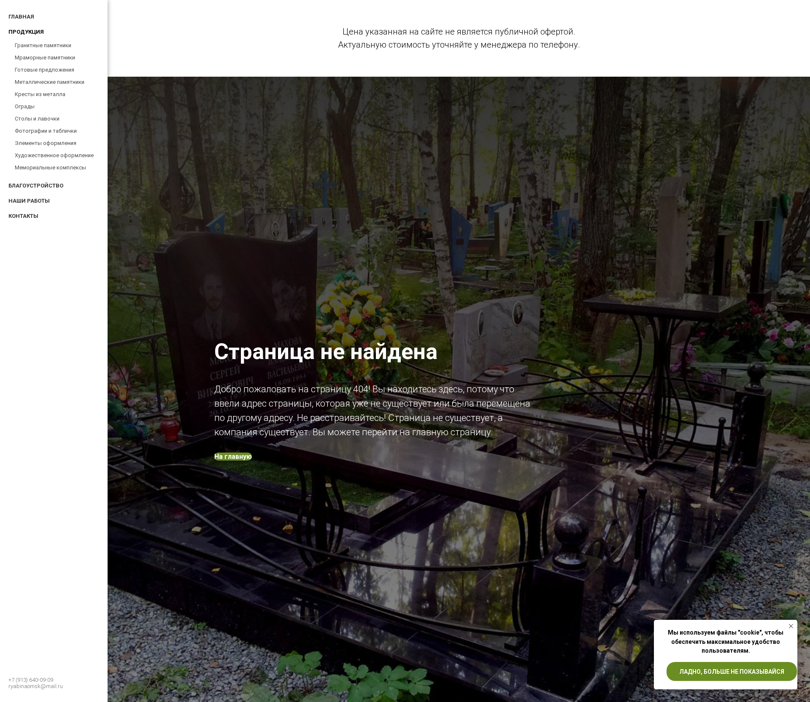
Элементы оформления (45, 143)
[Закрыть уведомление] (791, 626)
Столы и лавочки (37, 118)
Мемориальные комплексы (50, 167)
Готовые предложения (44, 70)
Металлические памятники (49, 82)
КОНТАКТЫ (23, 216)
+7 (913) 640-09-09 (30, 680)
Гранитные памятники (43, 45)
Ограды (25, 106)
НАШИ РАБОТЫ (29, 201)
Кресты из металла (40, 94)
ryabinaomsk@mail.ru (35, 686)
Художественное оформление (54, 155)
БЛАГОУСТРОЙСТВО (35, 185)
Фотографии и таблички (46, 131)
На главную (233, 457)
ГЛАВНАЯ (21, 16)
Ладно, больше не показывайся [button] (731, 671)
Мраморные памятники (45, 57)
